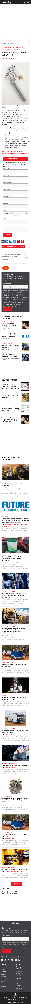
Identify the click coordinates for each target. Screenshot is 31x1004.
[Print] (3, 241)
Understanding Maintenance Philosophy (14, 765)
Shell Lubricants (10, 634)
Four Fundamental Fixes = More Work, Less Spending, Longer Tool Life (10, 408)
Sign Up (7, 309)
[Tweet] (14, 241)
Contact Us (7, 997)
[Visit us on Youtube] (16, 960)
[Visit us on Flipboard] (19, 960)
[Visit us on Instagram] (11, 892)
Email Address (7, 182)
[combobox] (15, 40)
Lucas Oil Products (10, 767)
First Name (6, 168)
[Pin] (18, 241)
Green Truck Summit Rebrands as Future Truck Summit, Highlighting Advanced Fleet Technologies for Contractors (10, 334)
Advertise (14, 997)
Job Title (6, 203)
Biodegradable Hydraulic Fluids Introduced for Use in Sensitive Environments (12, 558)
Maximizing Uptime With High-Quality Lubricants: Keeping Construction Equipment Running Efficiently (13, 629)
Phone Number (7, 189)
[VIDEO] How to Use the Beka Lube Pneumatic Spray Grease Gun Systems (10, 386)
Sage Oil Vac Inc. (10, 734)
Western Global (9, 838)
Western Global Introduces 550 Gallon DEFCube (14, 835)
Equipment (5, 48)
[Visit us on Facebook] (3, 892)
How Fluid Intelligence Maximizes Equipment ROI (12, 484)
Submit (7, 235)
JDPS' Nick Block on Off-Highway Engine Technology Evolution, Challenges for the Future (15, 799)
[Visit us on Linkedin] (15, 892)
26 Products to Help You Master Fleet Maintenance (14, 665)
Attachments (6, 404)
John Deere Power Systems (13, 804)
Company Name (7, 196)
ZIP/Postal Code (8, 219)
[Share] (6, 241)
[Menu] (27, 2)
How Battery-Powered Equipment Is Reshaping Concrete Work (9, 325)
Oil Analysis (5, 482)
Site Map (22, 999)
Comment (6, 226)
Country (5, 210)
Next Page (16, 884)
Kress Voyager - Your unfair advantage (10, 346)
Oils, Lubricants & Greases (9, 382)
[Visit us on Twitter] (7, 892)
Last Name (6, 175)
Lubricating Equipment (11, 49)
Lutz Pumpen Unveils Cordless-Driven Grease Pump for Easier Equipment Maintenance (10, 356)
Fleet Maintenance (17, 48)
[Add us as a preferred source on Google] (22, 241)
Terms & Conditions (13, 999)
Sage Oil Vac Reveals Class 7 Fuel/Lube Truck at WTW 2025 (15, 731)
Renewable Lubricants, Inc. (13, 563)
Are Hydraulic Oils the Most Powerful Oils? (15, 869)
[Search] (24, 2)
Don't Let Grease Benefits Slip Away (10, 396)
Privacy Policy (13, 306)
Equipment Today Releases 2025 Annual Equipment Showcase (15, 698)
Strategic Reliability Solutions (14, 871)
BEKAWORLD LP (9, 58)
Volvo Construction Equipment (14, 488)
